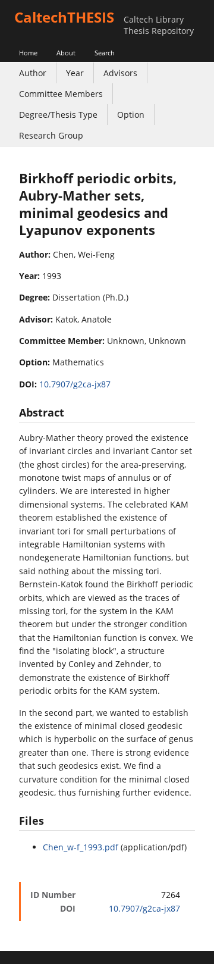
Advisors (120, 73)
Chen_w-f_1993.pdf (80, 847)
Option (130, 114)
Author (32, 73)
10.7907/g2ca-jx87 (75, 384)
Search (105, 52)
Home (28, 52)
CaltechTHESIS (64, 17)
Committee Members (61, 93)
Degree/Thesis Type (58, 114)
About (65, 52)
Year (75, 73)
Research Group (51, 135)
